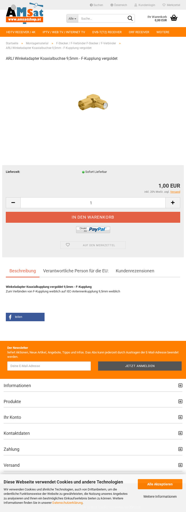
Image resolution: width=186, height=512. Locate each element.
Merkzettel (172, 5)
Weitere (162, 32)
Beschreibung (22, 270)
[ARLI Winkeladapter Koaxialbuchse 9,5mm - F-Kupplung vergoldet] (93, 102)
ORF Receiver (139, 32)
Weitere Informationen (160, 496)
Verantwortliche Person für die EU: (75, 270)
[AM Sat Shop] (32, 13)
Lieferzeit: (13, 172)
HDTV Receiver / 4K (20, 32)
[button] (25, 317)
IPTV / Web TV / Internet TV (64, 32)
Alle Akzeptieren (160, 484)
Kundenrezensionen (135, 270)
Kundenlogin (146, 5)
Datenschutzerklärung (67, 502)
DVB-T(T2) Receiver (107, 32)
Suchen (98, 5)
